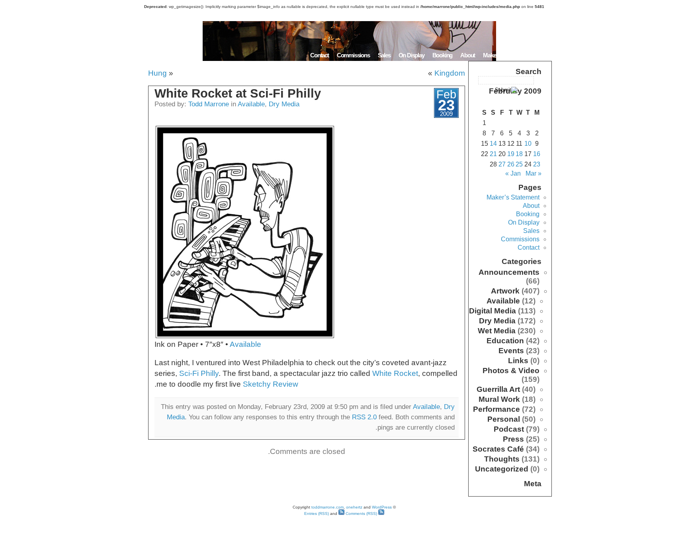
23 (536, 164)
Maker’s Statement (505, 55)
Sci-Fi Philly (199, 373)
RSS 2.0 (364, 417)
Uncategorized (501, 469)
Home (542, 55)
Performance (496, 409)
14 (493, 143)
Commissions (353, 55)
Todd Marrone (208, 104)
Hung (157, 73)
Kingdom (449, 73)
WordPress (382, 507)
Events (511, 350)
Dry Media (284, 104)
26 (510, 164)
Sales (384, 55)
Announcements (509, 272)
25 (519, 164)
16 (536, 154)
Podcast (509, 429)
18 (519, 154)
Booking (442, 55)
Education (505, 340)
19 (510, 154)
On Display (411, 55)
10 (528, 143)
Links (518, 360)
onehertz (354, 507)
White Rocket (395, 373)
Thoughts (502, 459)
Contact (319, 55)
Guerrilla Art (498, 389)
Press (513, 439)
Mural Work (499, 399)
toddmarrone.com (327, 507)
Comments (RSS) (360, 513)
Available (251, 104)
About (467, 55)
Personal (503, 419)
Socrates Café (498, 449)
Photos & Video (511, 370)
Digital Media (492, 311)
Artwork (505, 291)
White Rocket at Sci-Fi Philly (237, 93)
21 (493, 154)
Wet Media (497, 331)
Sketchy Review (270, 384)
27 (502, 164)
